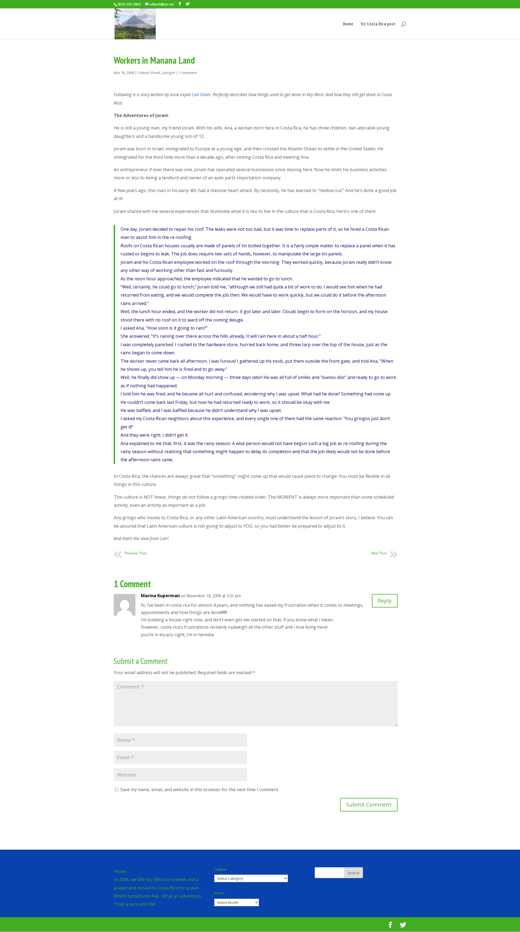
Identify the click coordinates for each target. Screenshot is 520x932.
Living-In (168, 72)
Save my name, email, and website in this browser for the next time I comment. (199, 790)
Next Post (379, 553)
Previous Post (136, 553)
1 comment (188, 72)
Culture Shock (149, 72)
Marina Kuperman (160, 596)
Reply (385, 600)
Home (348, 24)
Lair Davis (201, 95)
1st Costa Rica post (377, 24)
